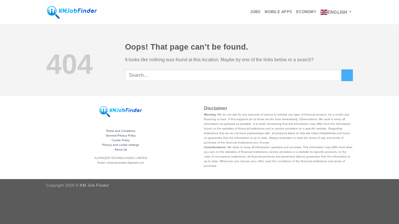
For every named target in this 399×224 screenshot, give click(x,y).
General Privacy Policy (121, 135)
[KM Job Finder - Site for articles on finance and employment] (72, 12)
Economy (306, 12)
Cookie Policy (121, 140)
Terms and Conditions (120, 130)
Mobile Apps (278, 12)
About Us (121, 149)
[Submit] (347, 75)
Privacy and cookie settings (120, 144)
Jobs (255, 12)
